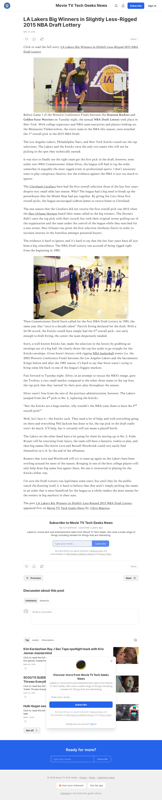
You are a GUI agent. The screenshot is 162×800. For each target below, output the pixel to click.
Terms (92, 777)
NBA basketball (103, 353)
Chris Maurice (100, 508)
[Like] (26, 39)
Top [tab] (27, 640)
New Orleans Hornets (42, 213)
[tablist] (37, 601)
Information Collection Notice (80, 715)
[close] (111, 661)
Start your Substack (73, 785)
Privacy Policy (105, 715)
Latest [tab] (35, 640)
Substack (65, 793)
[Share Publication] (123, 6)
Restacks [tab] (44, 600)
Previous (35, 578)
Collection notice (106, 777)
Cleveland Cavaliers (42, 186)
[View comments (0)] (34, 39)
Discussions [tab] (48, 640)
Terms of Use (96, 711)
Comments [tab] (31, 600)
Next (129, 578)
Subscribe (136, 5)
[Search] (116, 6)
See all (30, 730)
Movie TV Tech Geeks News (65, 508)
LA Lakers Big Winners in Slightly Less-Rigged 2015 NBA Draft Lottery (84, 503)
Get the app (96, 785)
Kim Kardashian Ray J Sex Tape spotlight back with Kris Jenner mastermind (63, 651)
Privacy (83, 777)
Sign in (152, 5)
